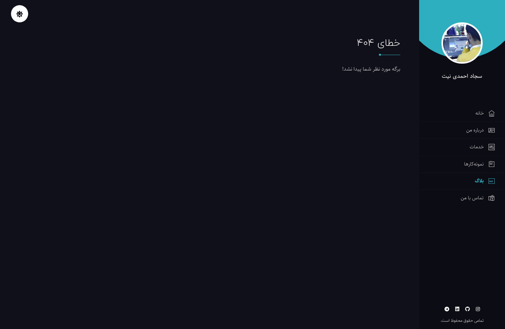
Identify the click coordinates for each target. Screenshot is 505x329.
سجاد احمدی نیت (462, 76)
